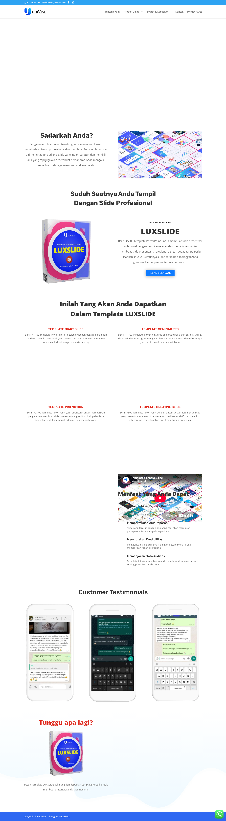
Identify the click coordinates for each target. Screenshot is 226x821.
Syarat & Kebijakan (157, 12)
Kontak (179, 12)
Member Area (194, 12)
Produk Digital (132, 12)
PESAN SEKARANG (160, 272)
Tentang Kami (112, 12)
